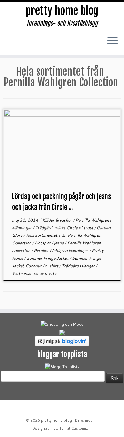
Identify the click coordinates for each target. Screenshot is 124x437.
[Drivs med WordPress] (96, 419)
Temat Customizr (74, 428)
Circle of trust (80, 228)
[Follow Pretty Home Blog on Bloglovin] (62, 340)
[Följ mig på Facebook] (33, 44)
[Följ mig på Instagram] (44, 44)
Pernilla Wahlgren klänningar (61, 250)
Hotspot (43, 243)
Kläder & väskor (57, 220)
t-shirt (52, 266)
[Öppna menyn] (112, 41)
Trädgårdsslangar (79, 266)
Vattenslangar (26, 273)
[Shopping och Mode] (62, 324)
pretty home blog (62, 11)
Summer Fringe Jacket (48, 258)
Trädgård (44, 228)
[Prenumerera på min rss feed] (10, 44)
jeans (59, 243)
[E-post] (21, 44)
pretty (50, 273)
